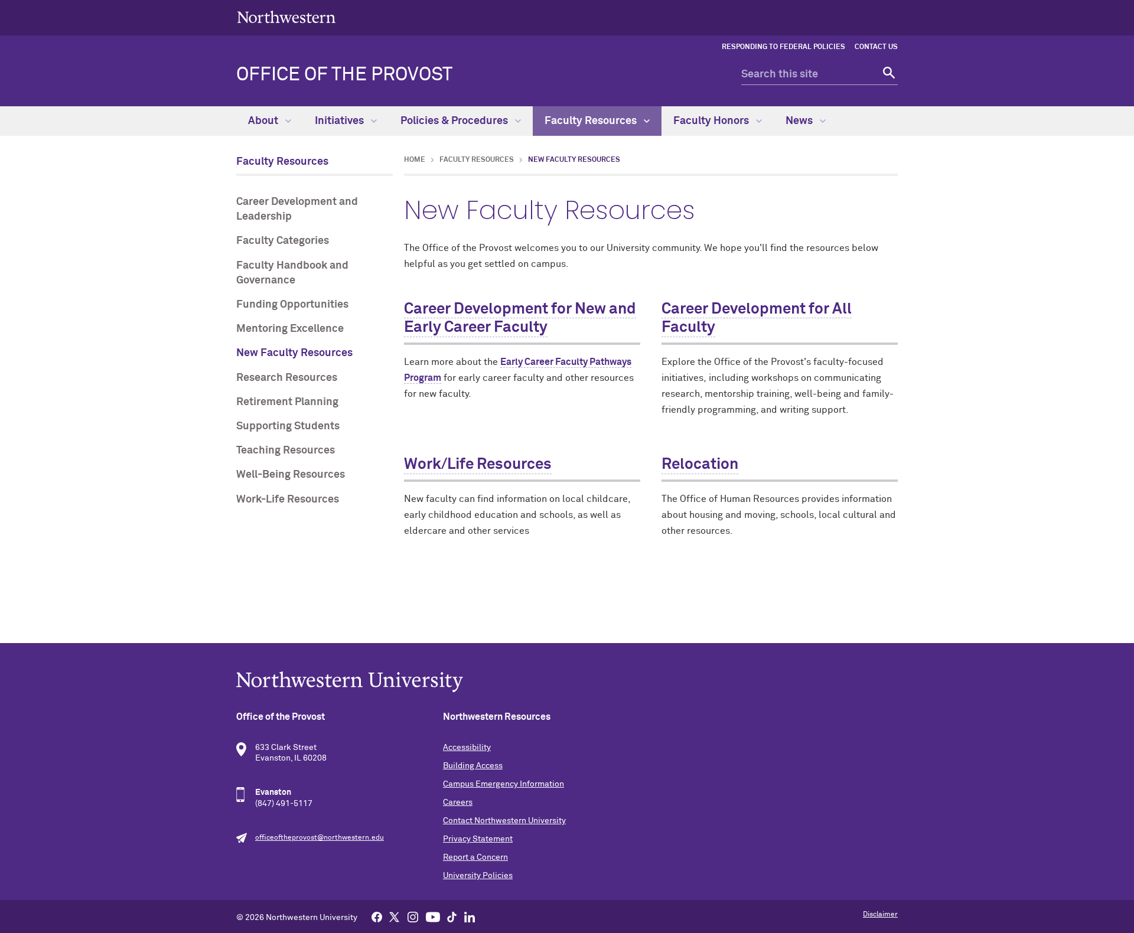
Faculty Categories (282, 241)
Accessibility (467, 747)
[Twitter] (394, 916)
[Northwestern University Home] (286, 17)
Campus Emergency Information (503, 784)
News (800, 121)
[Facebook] (377, 916)
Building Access (473, 766)
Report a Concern (475, 857)
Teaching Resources (285, 450)
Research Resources (286, 378)
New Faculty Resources (294, 353)
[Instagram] (413, 916)
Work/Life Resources (478, 464)
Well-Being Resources (290, 474)
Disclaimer (880, 914)
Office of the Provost (344, 75)
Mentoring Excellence (290, 329)
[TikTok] (452, 916)
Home (414, 160)
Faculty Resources (592, 121)
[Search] (887, 74)
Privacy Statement (478, 839)
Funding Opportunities (292, 304)
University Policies (478, 876)
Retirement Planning (287, 402)
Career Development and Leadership (297, 209)
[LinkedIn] (469, 916)
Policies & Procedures (455, 121)
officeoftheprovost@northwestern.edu (319, 837)
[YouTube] (433, 916)
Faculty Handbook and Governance (292, 273)
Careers (457, 802)
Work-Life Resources (287, 499)
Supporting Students (288, 426)
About (264, 121)
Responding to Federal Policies (783, 47)
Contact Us (876, 47)
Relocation (700, 464)
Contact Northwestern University (504, 821)
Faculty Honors (712, 121)
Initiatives (340, 121)
